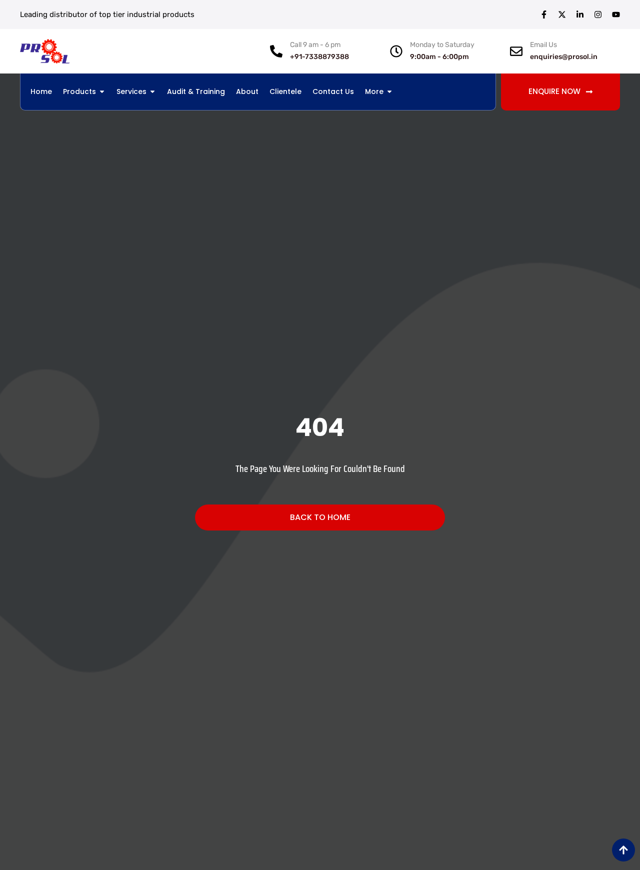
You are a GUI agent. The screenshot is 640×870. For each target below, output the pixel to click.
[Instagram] (598, 14)
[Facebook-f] (544, 14)
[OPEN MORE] (389, 91)
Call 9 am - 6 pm (315, 44)
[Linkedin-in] (580, 14)
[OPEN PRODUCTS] (102, 91)
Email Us (543, 44)
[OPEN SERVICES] (152, 91)
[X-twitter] (562, 14)
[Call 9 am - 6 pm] (276, 51)
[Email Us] (516, 51)
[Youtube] (616, 14)
